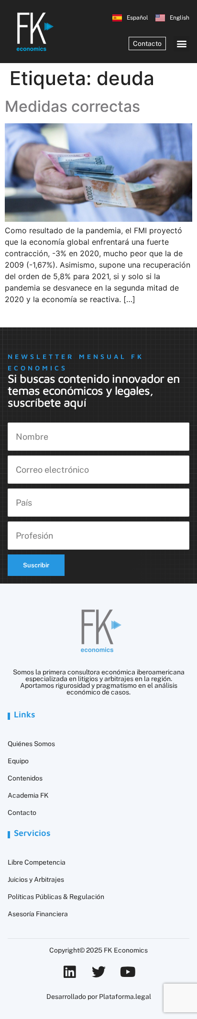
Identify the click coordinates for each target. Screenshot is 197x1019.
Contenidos (25, 778)
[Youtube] (128, 972)
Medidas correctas (72, 106)
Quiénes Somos (31, 744)
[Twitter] (99, 972)
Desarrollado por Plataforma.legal (98, 996)
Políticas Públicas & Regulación (56, 896)
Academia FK (28, 795)
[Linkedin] (70, 972)
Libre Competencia (37, 862)
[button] (181, 44)
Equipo (18, 761)
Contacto (22, 812)
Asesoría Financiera (38, 914)
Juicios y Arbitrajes (36, 879)
